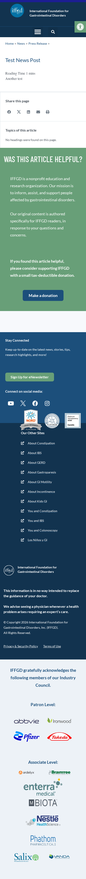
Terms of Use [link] (52, 646)
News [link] (21, 43)
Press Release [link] (37, 43)
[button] (37, 32)
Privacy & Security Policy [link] (21, 646)
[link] (80, 27)
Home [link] (9, 43)
